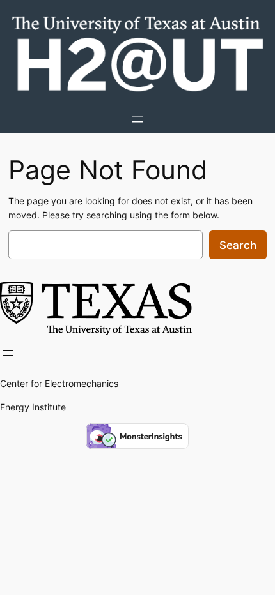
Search (237, 245)
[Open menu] (137, 119)
